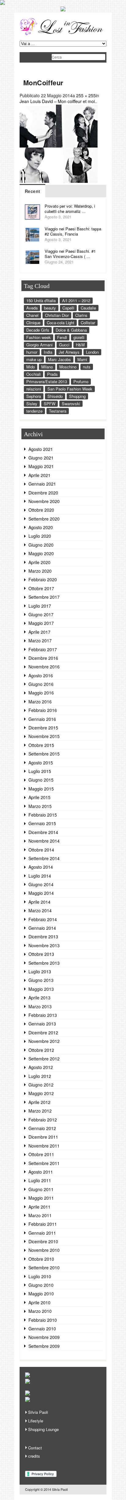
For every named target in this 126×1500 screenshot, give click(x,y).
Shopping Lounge (43, 1429)
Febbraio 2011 (42, 1224)
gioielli (78, 337)
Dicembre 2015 (43, 728)
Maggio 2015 (41, 789)
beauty (50, 308)
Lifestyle (35, 1421)
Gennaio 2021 (42, 484)
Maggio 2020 (41, 553)
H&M (80, 345)
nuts (87, 367)
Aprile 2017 (39, 632)
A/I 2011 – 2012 (76, 300)
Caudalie (88, 308)
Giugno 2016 (41, 684)
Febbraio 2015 (42, 815)
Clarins (81, 315)
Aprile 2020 (39, 562)
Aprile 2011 (39, 1207)
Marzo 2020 (40, 571)
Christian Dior (57, 315)
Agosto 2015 (40, 763)
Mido (30, 367)
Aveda (32, 308)
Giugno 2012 (41, 1085)
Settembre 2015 (44, 754)
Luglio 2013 (39, 971)
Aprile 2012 (39, 1102)
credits (34, 1456)
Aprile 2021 (39, 475)
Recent (32, 191)
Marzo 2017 (40, 640)
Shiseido (55, 396)
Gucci (64, 345)
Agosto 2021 (40, 449)
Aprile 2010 (39, 1302)
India (48, 352)
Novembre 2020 (44, 501)
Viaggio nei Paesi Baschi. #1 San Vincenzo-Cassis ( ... (70, 253)
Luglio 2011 (39, 1180)
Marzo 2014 (40, 910)
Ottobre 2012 (41, 1050)
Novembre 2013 (44, 945)
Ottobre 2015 (41, 745)
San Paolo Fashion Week (69, 389)
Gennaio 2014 (42, 928)
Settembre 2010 (44, 1267)
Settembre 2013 (44, 963)
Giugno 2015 (41, 780)
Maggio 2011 (41, 1198)
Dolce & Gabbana (71, 330)
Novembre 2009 (44, 1337)
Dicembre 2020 (43, 493)
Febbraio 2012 (42, 1120)
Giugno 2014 (41, 884)
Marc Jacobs (59, 359)
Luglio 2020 (39, 536)
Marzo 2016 (40, 701)
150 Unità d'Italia (41, 300)
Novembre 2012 (44, 1041)
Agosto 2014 (40, 867)
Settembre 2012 (44, 1059)
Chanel (32, 315)
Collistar (88, 322)
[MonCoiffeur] (59, 181)
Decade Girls (37, 330)
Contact (35, 1448)
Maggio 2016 (41, 693)
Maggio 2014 (41, 893)
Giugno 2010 (41, 1285)
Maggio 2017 (41, 623)
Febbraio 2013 (42, 1015)
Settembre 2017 (44, 597)
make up (34, 359)
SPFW (49, 403)
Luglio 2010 (39, 1276)
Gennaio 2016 (42, 719)
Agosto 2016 (40, 675)
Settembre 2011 (44, 1163)
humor (31, 352)
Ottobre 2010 (41, 1259)
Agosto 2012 (40, 1067)
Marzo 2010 (40, 1311)
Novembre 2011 (44, 1146)
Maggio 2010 (41, 1293)
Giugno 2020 (41, 545)
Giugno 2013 (41, 980)
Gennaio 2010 (42, 1328)
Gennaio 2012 (42, 1128)
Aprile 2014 (39, 902)
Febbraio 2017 (42, 649)
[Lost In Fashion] (63, 34)
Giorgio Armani (39, 345)
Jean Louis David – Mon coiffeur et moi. (58, 101)
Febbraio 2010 (42, 1320)
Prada (52, 374)
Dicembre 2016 (43, 658)
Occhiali (33, 374)
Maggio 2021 (41, 466)
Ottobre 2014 (41, 850)
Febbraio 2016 (42, 710)
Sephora (33, 396)
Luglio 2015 (39, 771)
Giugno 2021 (41, 458)
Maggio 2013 (41, 989)
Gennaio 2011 (42, 1233)
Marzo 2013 (40, 1006)
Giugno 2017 (41, 614)
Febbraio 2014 (42, 919)
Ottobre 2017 (41, 588)
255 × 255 (86, 95)
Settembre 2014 (44, 858)
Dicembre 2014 (43, 832)
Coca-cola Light (60, 322)
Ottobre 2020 (41, 510)
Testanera (57, 411)
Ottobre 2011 (41, 1154)
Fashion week (38, 337)
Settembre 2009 (44, 1346)
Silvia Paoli (38, 1412)
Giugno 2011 (41, 1189)
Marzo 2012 (40, 1111)
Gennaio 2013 (42, 1024)
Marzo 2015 (40, 806)
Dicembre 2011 (43, 1137)
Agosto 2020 (40, 527)
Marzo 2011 (40, 1215)
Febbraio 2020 (42, 579)
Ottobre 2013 (41, 954)
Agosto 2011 (40, 1172)
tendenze (34, 411)
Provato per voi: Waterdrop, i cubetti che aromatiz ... (70, 208)
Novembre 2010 (44, 1250)
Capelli (68, 308)
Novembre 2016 (44, 666)
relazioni (33, 389)
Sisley (31, 403)
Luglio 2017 (39, 606)
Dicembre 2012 (43, 1032)
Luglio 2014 (39, 876)
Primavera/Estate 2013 (46, 381)
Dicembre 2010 (43, 1241)
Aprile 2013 (39, 997)
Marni (82, 359)
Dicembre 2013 (43, 936)
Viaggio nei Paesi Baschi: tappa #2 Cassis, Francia (73, 231)
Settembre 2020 (44, 519)
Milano (47, 367)
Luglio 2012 (39, 1076)
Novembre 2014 (44, 841)
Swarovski (71, 403)
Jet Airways (69, 352)
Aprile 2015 (39, 797)
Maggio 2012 (41, 1093)
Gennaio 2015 (42, 823)
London (92, 352)
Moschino (67, 367)
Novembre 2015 (44, 736)
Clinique (33, 322)
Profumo (80, 381)
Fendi (62, 337)
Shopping (77, 396)
